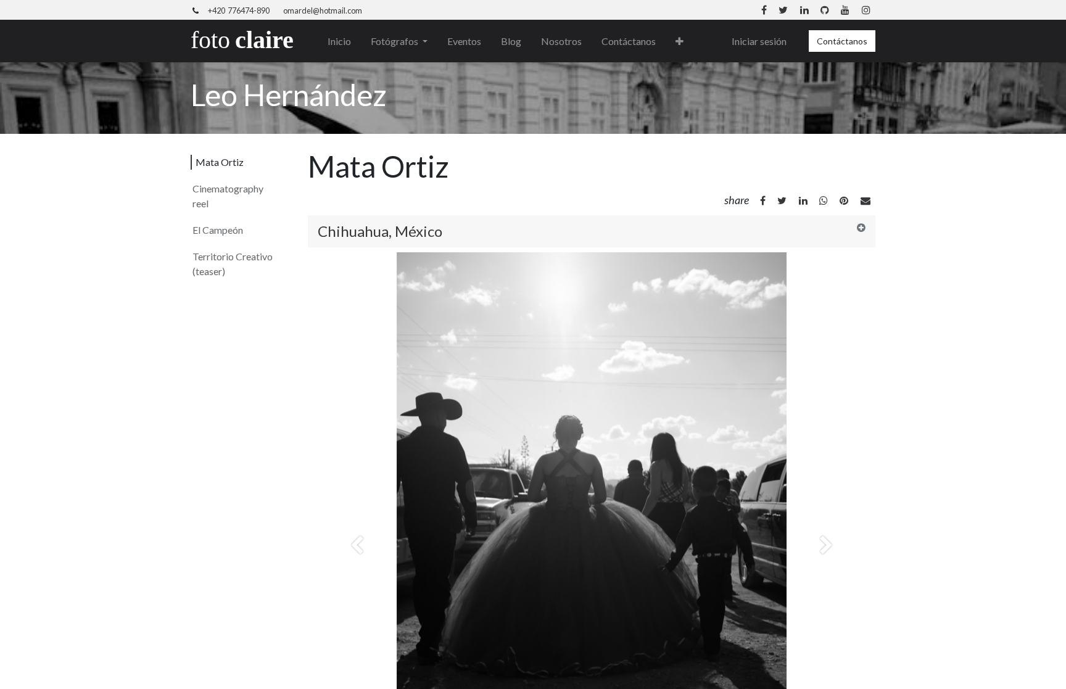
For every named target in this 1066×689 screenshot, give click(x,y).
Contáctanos (842, 41)
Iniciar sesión (759, 41)
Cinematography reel (227, 196)
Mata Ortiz (220, 162)
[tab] (591, 231)
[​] (763, 200)
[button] (679, 41)
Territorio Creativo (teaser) (232, 263)
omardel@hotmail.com (322, 10)
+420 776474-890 (239, 10)
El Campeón (217, 230)
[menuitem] (339, 41)
